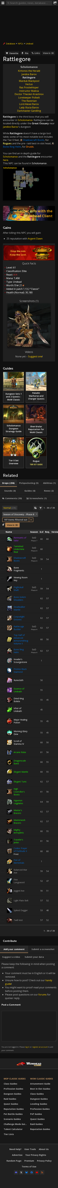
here (5, 160)
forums (42, 994)
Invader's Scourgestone (20, 660)
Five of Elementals (19, 861)
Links (37, 53)
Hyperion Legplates (18, 802)
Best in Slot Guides (40, 1088)
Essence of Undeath (19, 690)
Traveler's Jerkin (18, 841)
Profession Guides (13, 1088)
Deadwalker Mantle (19, 608)
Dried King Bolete (19, 700)
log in (27, 1047)
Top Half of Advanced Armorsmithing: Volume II (21, 639)
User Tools (30, 1149)
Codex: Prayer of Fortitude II (20, 849)
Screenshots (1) (29, 301)
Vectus (29, 84)
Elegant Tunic (20, 781)
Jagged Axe (19, 890)
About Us (44, 1149)
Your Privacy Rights (35, 1155)
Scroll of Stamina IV (19, 742)
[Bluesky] (26, 1172)
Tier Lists (9, 1134)
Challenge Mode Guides (16, 1124)
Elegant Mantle (21, 771)
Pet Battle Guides (13, 1114)
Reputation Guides (14, 1109)
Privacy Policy (44, 1160)
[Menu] (3, 3)
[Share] (55, 3)
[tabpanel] (29, 719)
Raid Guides (10, 1098)
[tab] (8, 483)
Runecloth (18, 680)
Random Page (14, 1160)
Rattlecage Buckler (19, 628)
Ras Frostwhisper (29, 87)
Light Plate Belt (21, 900)
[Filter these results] (40, 508)
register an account (40, 1047)
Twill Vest (18, 920)
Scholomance (29, 67)
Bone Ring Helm (19, 651)
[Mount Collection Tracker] (29, 213)
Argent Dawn (35, 238)
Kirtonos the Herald (29, 70)
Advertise (17, 1155)
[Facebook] (31, 1172)
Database (10, 43)
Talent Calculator (13, 1129)
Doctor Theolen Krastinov (29, 94)
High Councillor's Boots (19, 791)
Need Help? (15, 1149)
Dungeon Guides (12, 1093)
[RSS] (42, 1172)
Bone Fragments (19, 569)
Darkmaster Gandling (29, 110)
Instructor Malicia (29, 90)
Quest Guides (11, 1103)
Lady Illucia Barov (29, 107)
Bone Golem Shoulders (20, 598)
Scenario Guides (12, 1119)
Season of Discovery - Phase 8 (18, 514)
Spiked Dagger (21, 910)
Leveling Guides (38, 1103)
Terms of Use (29, 1166)
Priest (16, 854)
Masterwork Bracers (19, 821)
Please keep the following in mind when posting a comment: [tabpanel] (29, 1006)
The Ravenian (29, 100)
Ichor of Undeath (18, 709)
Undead (29, 43)
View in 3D (48, 53)
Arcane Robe (20, 752)
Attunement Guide (40, 1083)
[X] (21, 1172)
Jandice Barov (29, 74)
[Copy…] (35, 508)
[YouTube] (37, 1172)
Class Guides (10, 1083)
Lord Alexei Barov (29, 104)
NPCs (20, 43)
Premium (29, 1160)
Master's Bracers (18, 811)
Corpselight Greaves (19, 618)
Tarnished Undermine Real (19, 549)
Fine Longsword (19, 881)
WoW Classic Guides (41, 1078)
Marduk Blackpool (29, 81)
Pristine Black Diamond (20, 670)
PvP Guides (36, 1114)
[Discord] (16, 1172)
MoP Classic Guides (15, 1078)
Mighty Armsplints (19, 831)
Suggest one (35, 356)
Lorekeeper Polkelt (29, 97)
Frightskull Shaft (18, 588)
